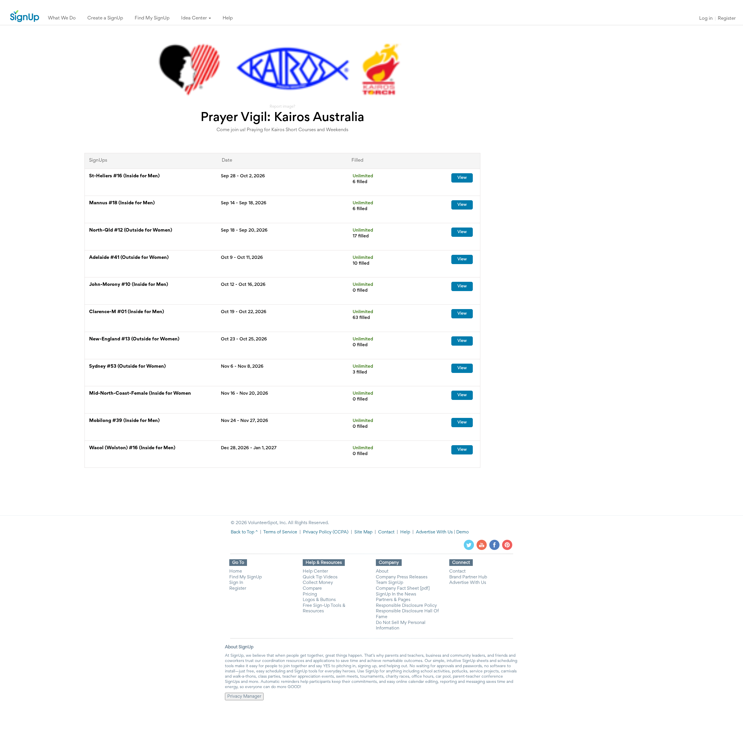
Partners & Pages (393, 600)
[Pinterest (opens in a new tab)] (507, 545)
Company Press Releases (402, 577)
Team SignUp (389, 583)
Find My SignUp (245, 577)
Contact (386, 532)
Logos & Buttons (319, 600)
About (382, 571)
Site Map (363, 532)
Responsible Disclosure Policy (406, 606)
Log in (706, 19)
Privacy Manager (244, 696)
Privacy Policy (317, 532)
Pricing (310, 594)
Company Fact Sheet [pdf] (403, 589)
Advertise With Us (434, 532)
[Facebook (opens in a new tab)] (494, 545)
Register (727, 19)
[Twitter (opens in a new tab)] (469, 545)
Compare (312, 589)
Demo (462, 532)
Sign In (236, 583)
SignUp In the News (396, 594)
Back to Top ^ (244, 532)
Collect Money (318, 583)
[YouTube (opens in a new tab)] (482, 545)
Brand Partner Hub (468, 577)
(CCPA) (340, 532)
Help (405, 532)
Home (235, 571)
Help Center (315, 571)
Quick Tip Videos (320, 577)
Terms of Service (280, 532)
